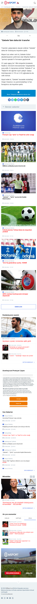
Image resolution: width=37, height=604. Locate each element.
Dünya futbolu (8, 415)
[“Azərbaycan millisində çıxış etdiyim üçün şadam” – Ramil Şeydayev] (5, 533)
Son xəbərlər (28, 470)
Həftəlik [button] (18, 518)
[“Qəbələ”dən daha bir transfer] (18, 19)
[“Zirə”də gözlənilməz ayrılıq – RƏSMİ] (18, 249)
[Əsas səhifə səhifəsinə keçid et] (2, 7)
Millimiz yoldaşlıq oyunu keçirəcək (14, 166)
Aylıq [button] (30, 518)
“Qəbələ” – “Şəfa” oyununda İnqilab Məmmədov (14, 198)
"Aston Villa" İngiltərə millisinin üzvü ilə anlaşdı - (16, 461)
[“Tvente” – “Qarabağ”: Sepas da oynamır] (5, 356)
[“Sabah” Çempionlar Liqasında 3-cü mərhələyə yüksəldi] (5, 542)
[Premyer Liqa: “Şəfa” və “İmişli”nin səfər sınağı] (18, 121)
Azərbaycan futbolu (8, 31)
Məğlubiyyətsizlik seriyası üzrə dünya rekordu (16, 426)
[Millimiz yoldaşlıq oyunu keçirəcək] (18, 152)
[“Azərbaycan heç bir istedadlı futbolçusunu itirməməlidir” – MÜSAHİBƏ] (18, 489)
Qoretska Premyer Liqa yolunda (12, 418)
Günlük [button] (7, 518)
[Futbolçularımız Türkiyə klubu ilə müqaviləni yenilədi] (18, 216)
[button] (34, 2)
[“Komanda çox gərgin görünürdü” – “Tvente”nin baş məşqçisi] (5, 348)
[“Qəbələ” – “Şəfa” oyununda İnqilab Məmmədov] (18, 183)
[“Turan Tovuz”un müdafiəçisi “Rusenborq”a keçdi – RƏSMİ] (5, 524)
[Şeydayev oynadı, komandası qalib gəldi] (18, 327)
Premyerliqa (7, 132)
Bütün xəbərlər (28, 362)
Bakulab (10, 594)
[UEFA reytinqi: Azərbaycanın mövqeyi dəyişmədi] (18, 280)
